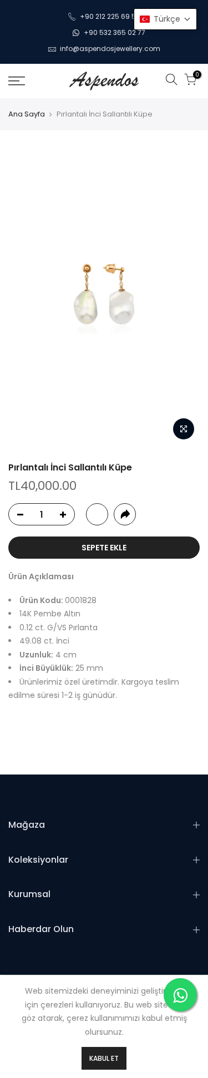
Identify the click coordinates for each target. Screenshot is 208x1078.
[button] (165, 19)
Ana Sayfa (26, 114)
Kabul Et (104, 1058)
